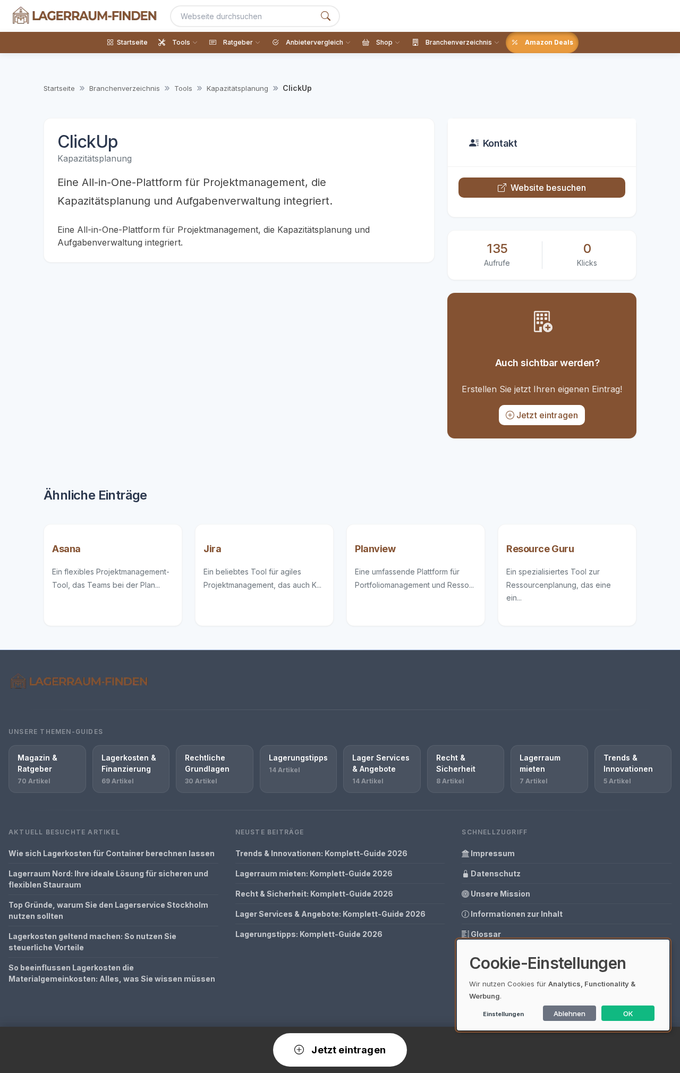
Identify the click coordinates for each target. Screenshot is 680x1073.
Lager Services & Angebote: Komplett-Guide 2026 (330, 913)
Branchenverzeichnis (124, 88)
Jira (212, 548)
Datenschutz (495, 873)
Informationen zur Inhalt (516, 913)
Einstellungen (503, 1014)
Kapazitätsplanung (237, 88)
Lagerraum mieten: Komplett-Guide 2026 (314, 873)
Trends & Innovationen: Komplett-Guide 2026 (321, 853)
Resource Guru (540, 548)
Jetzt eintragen (547, 415)
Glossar (485, 934)
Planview (375, 548)
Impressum (492, 853)
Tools (183, 88)
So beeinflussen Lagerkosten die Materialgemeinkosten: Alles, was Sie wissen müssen (111, 973)
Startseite (59, 88)
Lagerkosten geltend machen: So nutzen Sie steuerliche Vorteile (92, 942)
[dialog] (563, 985)
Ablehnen (569, 1013)
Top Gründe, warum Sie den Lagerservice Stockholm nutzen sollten (108, 910)
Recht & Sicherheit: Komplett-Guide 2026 (314, 893)
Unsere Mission (499, 893)
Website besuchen (548, 187)
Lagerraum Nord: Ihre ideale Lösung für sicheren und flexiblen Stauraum (108, 879)
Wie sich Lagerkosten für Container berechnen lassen (111, 853)
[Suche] (325, 16)
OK (628, 1013)
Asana (66, 548)
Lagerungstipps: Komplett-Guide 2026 (308, 934)
